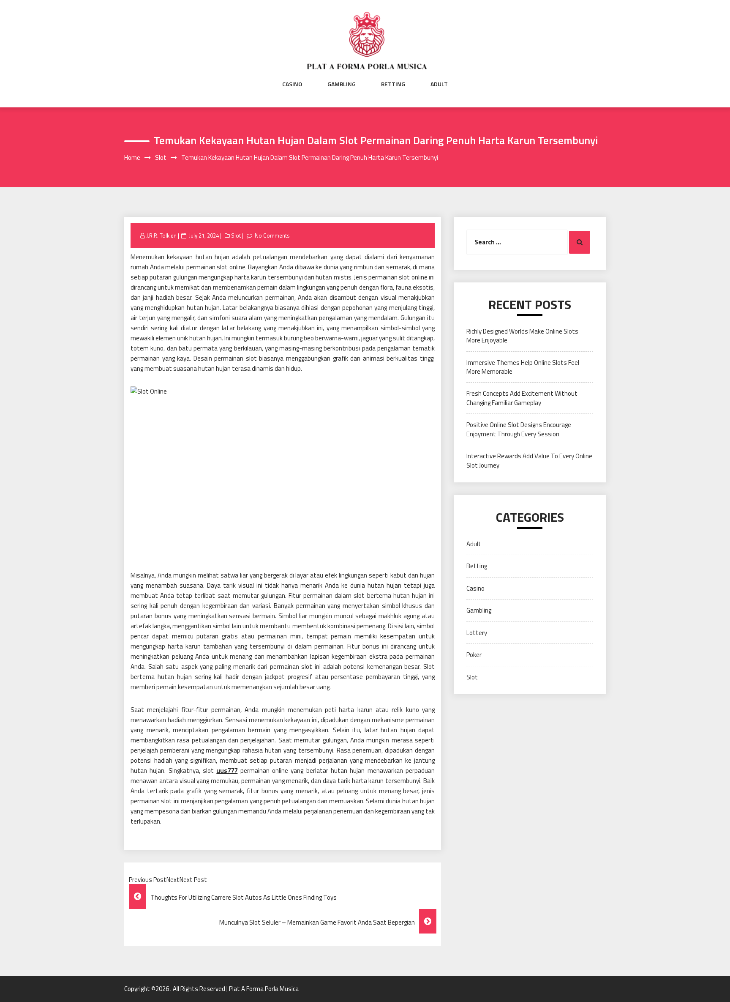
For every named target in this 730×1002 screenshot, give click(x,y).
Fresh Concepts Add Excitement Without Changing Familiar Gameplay (521, 398)
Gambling (341, 84)
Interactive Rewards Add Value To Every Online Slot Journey (529, 460)
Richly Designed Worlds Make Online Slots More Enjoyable (522, 335)
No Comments (272, 235)
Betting (393, 84)
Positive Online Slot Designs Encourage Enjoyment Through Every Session (518, 429)
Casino (292, 84)
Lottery (476, 633)
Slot (236, 235)
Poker (474, 655)
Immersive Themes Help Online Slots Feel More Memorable (522, 367)
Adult (439, 84)
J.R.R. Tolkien (161, 235)
